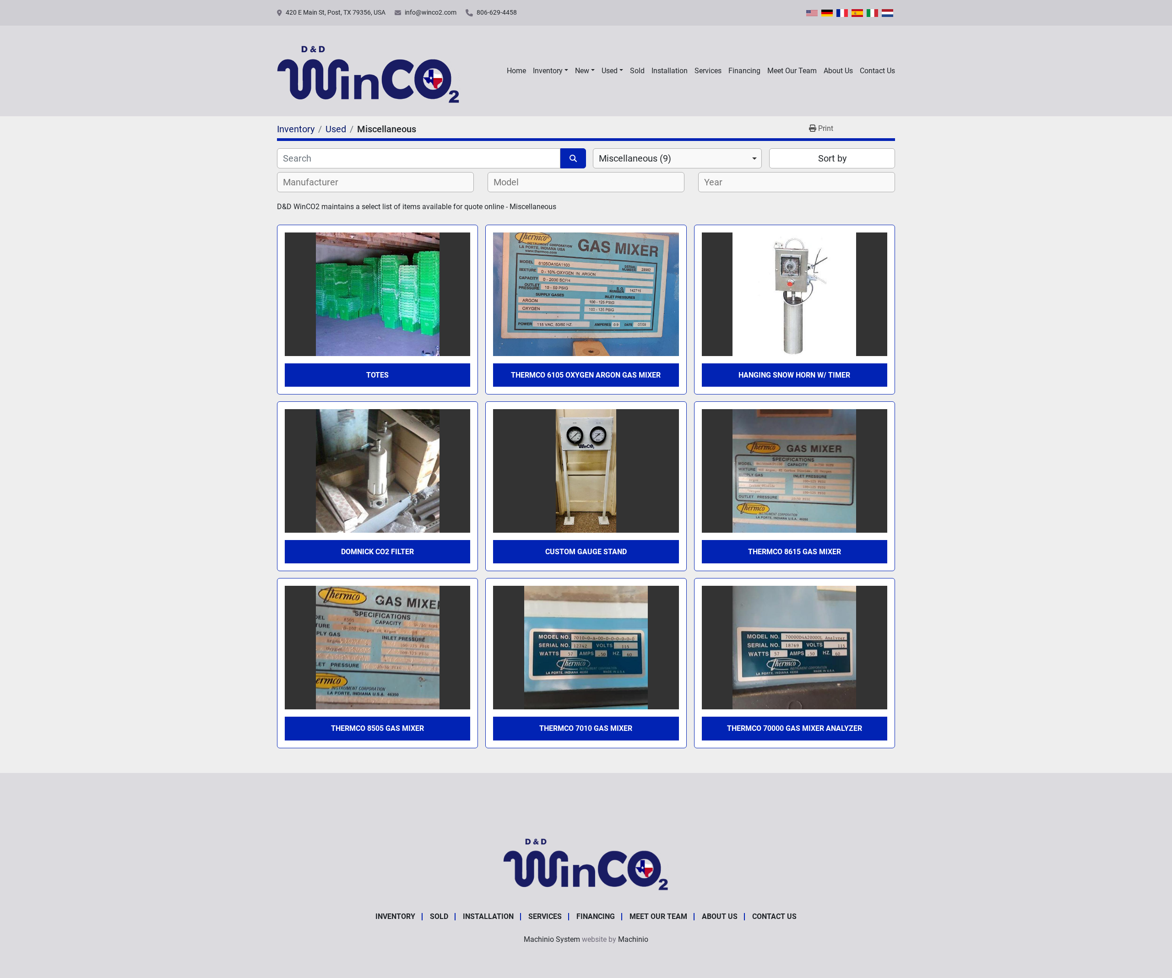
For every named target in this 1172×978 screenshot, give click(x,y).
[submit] (573, 158)
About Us (838, 70)
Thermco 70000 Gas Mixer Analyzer (794, 728)
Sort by (832, 158)
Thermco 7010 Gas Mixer (585, 728)
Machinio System (552, 939)
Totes (377, 375)
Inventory (548, 70)
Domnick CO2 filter (377, 551)
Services (708, 70)
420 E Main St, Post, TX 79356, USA (335, 12)
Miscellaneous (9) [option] (635, 158)
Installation (669, 70)
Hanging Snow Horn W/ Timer (794, 375)
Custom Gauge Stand (586, 551)
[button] (550, 70)
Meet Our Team (792, 70)
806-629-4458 (497, 12)
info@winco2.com (430, 12)
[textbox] (315, 182)
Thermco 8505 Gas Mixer (377, 728)
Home (516, 70)
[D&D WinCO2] (585, 860)
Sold (637, 70)
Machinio (633, 939)
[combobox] (677, 158)
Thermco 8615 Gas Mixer (794, 551)
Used (610, 70)
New (582, 70)
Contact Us (877, 70)
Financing (744, 70)
